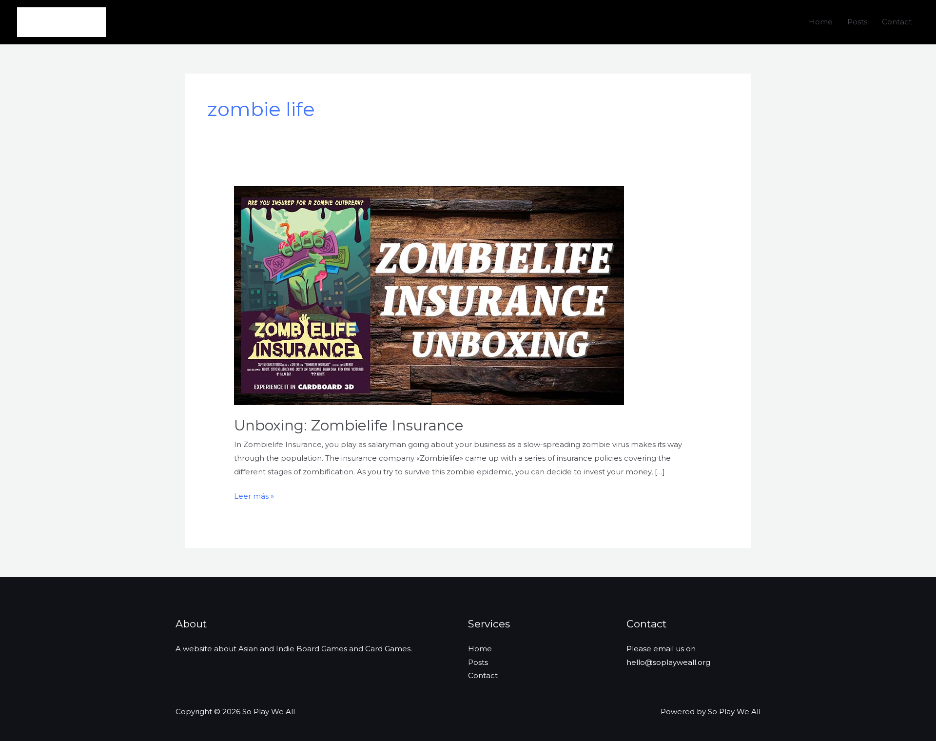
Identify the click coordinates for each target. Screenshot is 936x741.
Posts (857, 21)
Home (821, 21)
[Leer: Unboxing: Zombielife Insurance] (429, 294)
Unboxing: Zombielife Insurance (349, 425)
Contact (897, 21)
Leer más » (254, 497)
